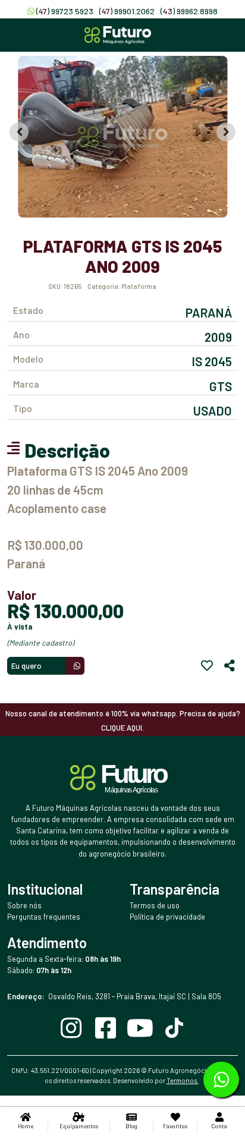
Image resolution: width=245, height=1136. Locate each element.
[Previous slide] (19, 131)
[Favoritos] (207, 665)
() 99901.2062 (127, 11)
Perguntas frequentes (43, 916)
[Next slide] (225, 131)
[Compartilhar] (229, 665)
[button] (122, 137)
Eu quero (26, 666)
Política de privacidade (167, 916)
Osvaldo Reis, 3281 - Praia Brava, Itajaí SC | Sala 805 (114, 996)
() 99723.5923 (64, 11)
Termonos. (183, 1080)
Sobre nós (24, 905)
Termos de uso (155, 905)
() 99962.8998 (189, 11)
